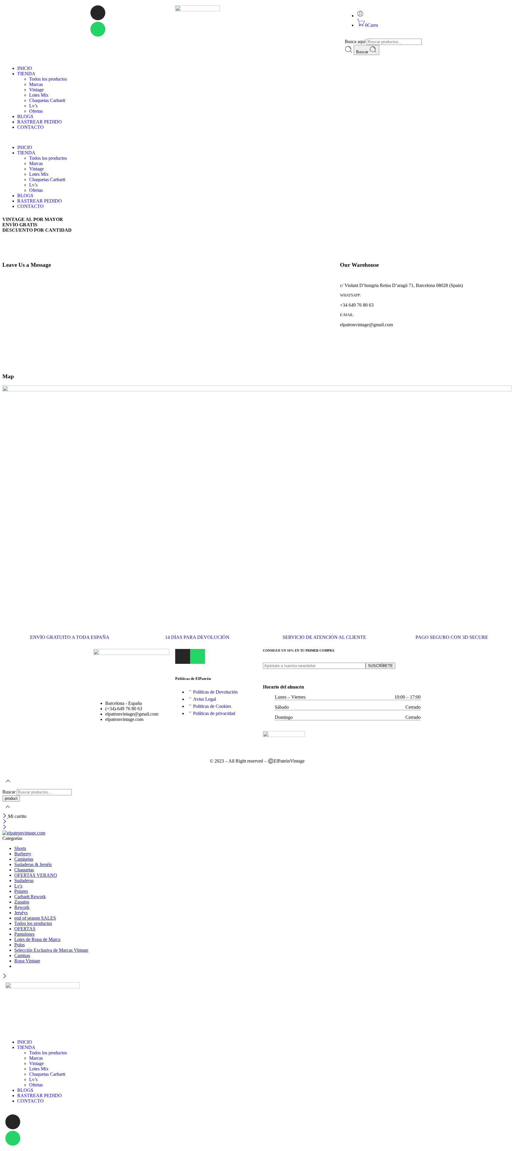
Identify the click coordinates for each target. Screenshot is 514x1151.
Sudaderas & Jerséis (33, 864)
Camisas (22, 955)
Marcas (36, 84)
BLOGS (25, 116)
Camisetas (23, 859)
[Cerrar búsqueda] (7, 810)
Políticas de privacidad (214, 713)
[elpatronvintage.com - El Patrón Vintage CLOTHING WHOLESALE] (23, 832)
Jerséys (21, 912)
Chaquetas (24, 869)
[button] (257, 137)
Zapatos (21, 901)
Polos (19, 944)
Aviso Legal (204, 699)
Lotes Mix (38, 95)
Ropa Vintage (27, 960)
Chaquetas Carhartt (47, 100)
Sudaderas (24, 880)
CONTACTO (30, 127)
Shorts (20, 848)
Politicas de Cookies (212, 706)
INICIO (24, 68)
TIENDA (26, 73)
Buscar (362, 52)
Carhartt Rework (30, 896)
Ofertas (36, 111)
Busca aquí (356, 41)
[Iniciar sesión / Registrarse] (360, 15)
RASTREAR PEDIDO (39, 121)
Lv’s (33, 105)
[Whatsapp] (97, 29)
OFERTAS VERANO (35, 875)
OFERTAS (24, 928)
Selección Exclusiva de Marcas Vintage (51, 950)
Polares (21, 891)
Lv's (18, 885)
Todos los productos (48, 78)
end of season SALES (35, 918)
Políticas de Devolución (215, 691)
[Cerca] (5, 816)
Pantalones (24, 934)
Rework (21, 907)
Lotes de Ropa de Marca (37, 939)
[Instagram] (97, 12)
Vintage (36, 89)
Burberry (22, 853)
